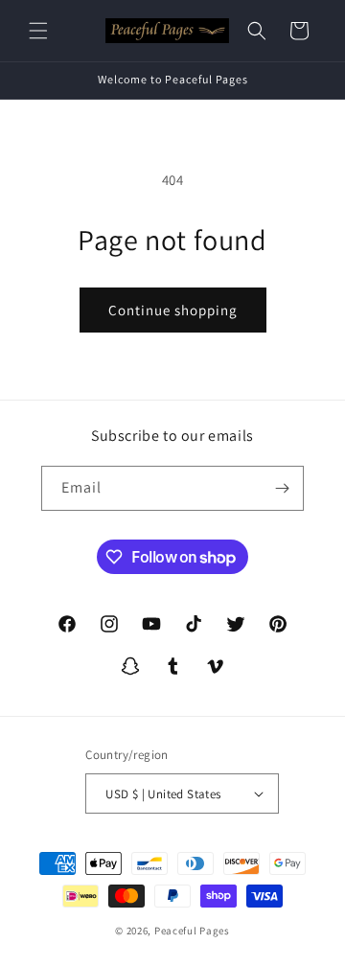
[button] (38, 31)
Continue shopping (173, 310)
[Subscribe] (282, 488)
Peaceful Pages (192, 930)
